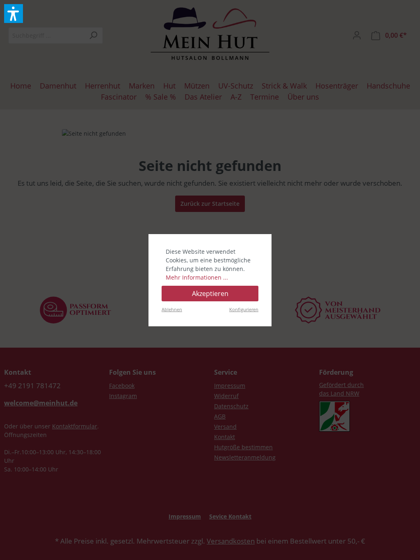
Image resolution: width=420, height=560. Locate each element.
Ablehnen (172, 309)
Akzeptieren (210, 293)
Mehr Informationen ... (197, 277)
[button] (13, 13)
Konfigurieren (243, 309)
